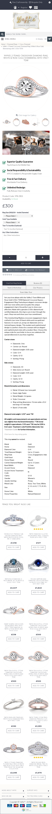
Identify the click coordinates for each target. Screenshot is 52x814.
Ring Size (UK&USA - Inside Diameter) (15, 212)
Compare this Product (36, 270)
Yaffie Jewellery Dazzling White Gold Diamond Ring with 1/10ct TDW (13, 719)
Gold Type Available (9, 219)
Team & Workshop (14, 288)
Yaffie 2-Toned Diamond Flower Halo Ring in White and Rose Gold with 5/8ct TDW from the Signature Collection (13, 766)
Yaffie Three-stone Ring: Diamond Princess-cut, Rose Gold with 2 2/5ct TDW (38, 720)
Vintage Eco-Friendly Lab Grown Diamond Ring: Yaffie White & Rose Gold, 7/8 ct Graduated (13, 536)
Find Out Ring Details (14, 283)
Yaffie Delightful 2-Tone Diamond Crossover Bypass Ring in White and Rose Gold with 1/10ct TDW (38, 627)
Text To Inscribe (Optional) (12, 226)
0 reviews (17, 275)
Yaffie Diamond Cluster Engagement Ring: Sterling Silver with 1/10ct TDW (38, 535)
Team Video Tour (26, 292)
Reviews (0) (38, 283)
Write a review (28, 275)
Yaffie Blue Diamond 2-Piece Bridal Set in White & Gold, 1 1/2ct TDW (14, 580)
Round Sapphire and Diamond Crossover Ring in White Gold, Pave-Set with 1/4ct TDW (38, 581)
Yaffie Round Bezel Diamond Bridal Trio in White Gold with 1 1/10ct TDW (38, 765)
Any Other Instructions (10, 232)
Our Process (38, 288)
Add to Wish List (15, 270)
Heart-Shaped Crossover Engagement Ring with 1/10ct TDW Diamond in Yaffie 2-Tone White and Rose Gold (13, 627)
